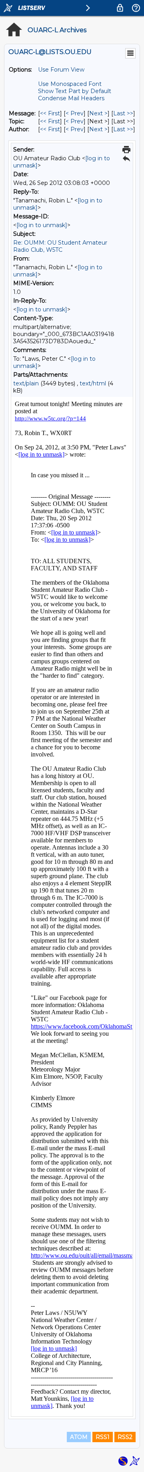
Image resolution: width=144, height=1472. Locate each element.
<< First (50, 113)
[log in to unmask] (41, 225)
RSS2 (125, 1437)
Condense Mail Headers (71, 98)
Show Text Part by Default (74, 91)
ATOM (79, 1437)
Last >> (123, 113)
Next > (98, 113)
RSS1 (103, 1437)
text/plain (26, 383)
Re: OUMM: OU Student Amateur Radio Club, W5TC (60, 246)
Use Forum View (61, 69)
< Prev (75, 113)
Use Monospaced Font (70, 84)
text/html (93, 383)
